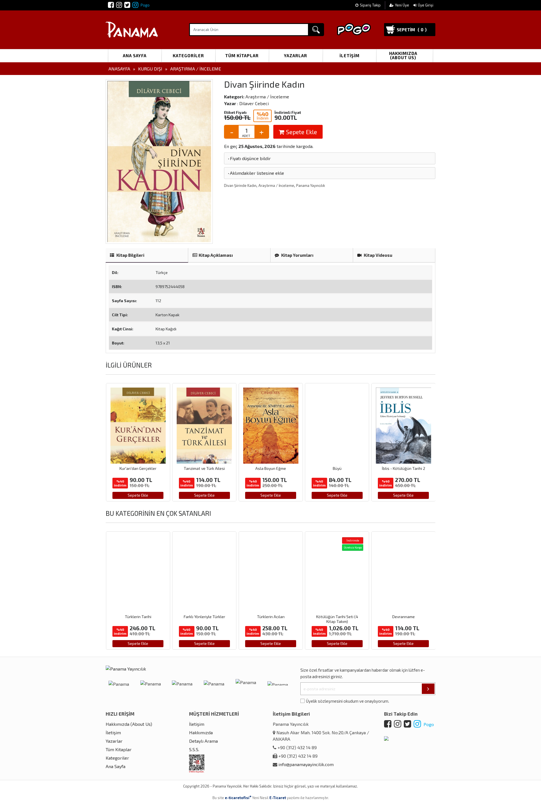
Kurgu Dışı (150, 68)
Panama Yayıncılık (310, 185)
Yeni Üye (402, 5)
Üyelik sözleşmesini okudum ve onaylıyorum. (347, 701)
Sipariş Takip (370, 5)
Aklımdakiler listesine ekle (255, 173)
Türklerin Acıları (271, 616)
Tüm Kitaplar (242, 55)
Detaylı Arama (203, 741)
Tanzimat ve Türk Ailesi (204, 468)
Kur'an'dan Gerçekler (137, 468)
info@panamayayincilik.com (306, 764)
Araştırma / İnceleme (195, 68)
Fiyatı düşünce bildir (249, 158)
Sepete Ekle (301, 131)
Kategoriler (188, 55)
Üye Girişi (425, 5)
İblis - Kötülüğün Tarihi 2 (403, 468)
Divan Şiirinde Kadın (240, 185)
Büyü (337, 468)
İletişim (350, 55)
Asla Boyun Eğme (270, 468)
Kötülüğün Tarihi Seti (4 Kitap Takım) (337, 619)
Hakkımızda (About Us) (403, 55)
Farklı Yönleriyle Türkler (204, 616)
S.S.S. (194, 749)
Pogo (145, 5)
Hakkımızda (201, 732)
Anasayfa (119, 68)
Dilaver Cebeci (254, 103)
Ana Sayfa (135, 55)
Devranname (403, 616)
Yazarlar (295, 55)
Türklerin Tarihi (138, 616)
